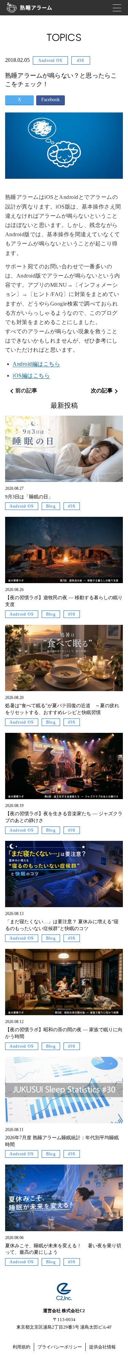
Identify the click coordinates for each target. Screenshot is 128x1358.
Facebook (50, 99)
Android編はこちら (36, 364)
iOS (81, 60)
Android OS (50, 60)
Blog (51, 506)
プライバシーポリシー (60, 1346)
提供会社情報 (102, 1346)
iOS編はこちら (31, 375)
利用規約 (21, 1346)
